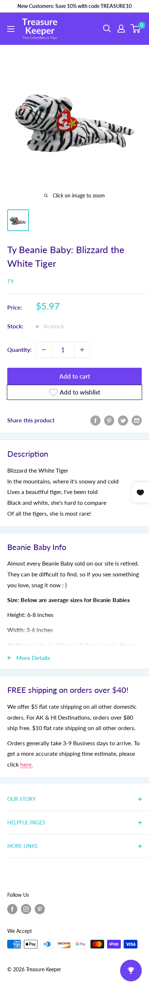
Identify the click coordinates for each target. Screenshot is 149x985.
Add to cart (74, 376)
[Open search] (107, 29)
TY (10, 281)
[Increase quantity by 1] (82, 349)
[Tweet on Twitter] (123, 420)
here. (26, 764)
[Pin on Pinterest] (109, 420)
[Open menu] (10, 29)
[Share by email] (137, 420)
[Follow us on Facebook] (12, 909)
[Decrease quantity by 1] (43, 349)
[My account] (121, 29)
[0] (135, 28)
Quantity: (19, 349)
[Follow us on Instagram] (26, 909)
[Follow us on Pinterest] (40, 909)
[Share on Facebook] (95, 420)
